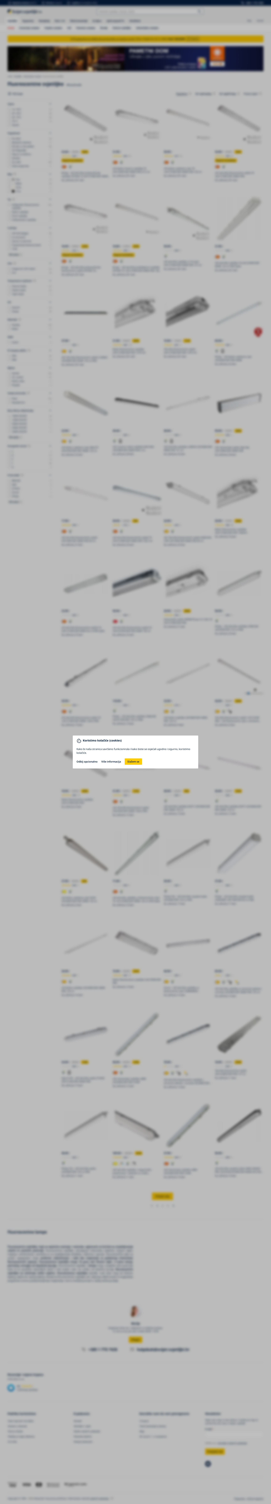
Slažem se (133, 761)
